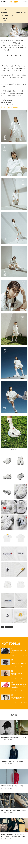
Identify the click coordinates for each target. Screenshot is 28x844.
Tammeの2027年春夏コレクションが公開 (12, 761)
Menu (4, 1)
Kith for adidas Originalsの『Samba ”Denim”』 (13, 810)
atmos (6, 626)
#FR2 (3, 626)
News (13, 655)
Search (25, 1)
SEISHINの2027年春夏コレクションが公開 (12, 786)
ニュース (3, 9)
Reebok (11, 626)
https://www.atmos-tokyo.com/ (10, 107)
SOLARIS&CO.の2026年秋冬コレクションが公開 (13, 737)
